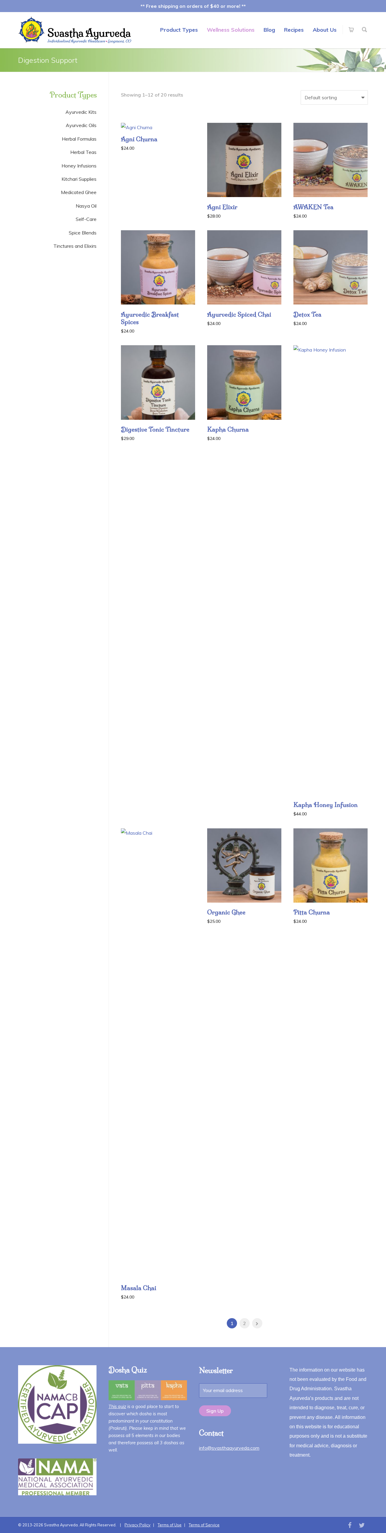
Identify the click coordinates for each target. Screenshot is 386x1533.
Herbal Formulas (79, 139)
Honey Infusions (79, 166)
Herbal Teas (83, 152)
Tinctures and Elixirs (74, 246)
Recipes (294, 29)
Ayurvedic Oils (81, 125)
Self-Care (86, 219)
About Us (325, 29)
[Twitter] (362, 1525)
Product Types (179, 29)
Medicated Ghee (78, 192)
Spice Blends (82, 233)
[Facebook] (350, 1525)
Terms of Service (204, 1524)
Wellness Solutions (231, 29)
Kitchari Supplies (79, 179)
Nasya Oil (86, 206)
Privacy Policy (137, 1524)
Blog (269, 29)
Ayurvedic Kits (80, 112)
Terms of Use (170, 1524)
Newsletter (216, 1370)
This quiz (117, 1406)
